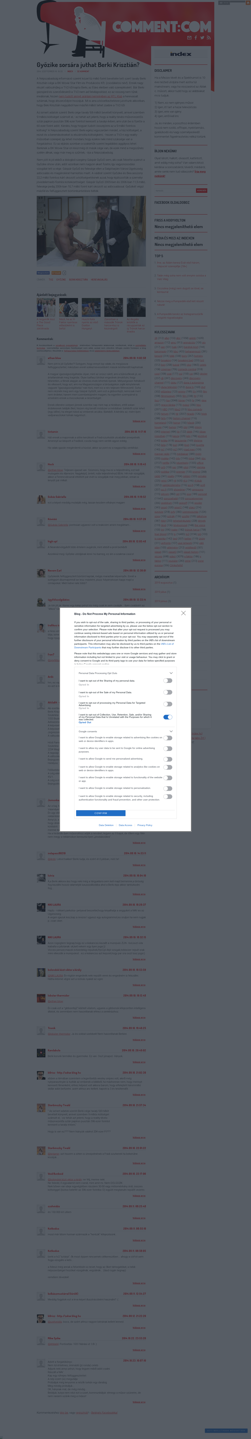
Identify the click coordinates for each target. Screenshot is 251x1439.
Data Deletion (106, 825)
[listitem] (125, 673)
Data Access (125, 825)
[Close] (184, 614)
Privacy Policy (144, 825)
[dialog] (125, 719)
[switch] (167, 680)
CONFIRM (101, 813)
